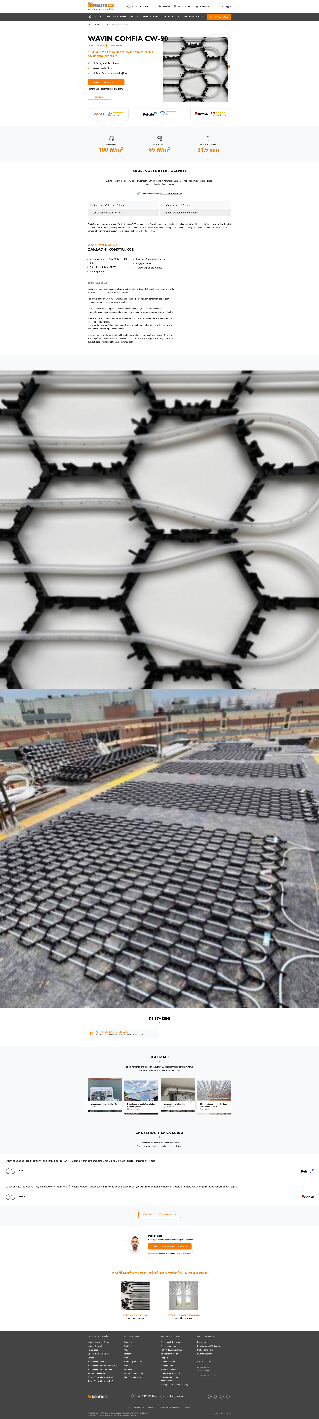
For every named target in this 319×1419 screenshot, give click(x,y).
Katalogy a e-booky (169, 1369)
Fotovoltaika (119, 17)
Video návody (167, 1365)
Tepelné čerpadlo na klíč (98, 1361)
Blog (191, 17)
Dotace (91, 1358)
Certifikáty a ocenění (133, 1361)
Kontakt (200, 17)
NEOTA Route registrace (171, 1350)
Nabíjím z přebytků (132, 1377)
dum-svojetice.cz (166, 1407)
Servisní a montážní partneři (209, 1346)
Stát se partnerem (205, 1350)
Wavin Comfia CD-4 (135, 1315)
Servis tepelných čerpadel (172, 1342)
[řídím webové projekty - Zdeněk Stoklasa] (224, 1413)
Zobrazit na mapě (206, 1376)
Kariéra (127, 1346)
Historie (127, 1354)
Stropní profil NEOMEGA (98, 1354)
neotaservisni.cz (140, 1407)
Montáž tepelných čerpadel (100, 1342)
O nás (126, 1350)
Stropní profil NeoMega (184, 1315)
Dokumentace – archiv (171, 1373)
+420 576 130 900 (147, 1396)
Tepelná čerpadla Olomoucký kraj (102, 1365)
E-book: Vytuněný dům (134, 1373)
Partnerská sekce (204, 1354)
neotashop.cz (153, 1407)
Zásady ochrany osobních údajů (175, 1384)
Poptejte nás (221, 17)
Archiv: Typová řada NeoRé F (100, 1381)
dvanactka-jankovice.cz (183, 1407)
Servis (163, 17)
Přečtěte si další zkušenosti (158, 1215)
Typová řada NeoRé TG (98, 1373)
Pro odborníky (203, 1342)
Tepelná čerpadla (103, 17)
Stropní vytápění (100, 24)
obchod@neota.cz (176, 1396)
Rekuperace (133, 17)
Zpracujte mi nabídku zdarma (168, 1246)
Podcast (128, 1365)
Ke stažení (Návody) (169, 1354)
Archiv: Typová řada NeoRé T (100, 1377)
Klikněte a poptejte (104, 82)
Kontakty (128, 1342)
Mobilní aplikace (168, 1361)
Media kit (128, 1369)
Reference (182, 17)
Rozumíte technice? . (162, 194)
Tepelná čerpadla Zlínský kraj (101, 1369)
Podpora (172, 17)
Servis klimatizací (168, 1346)
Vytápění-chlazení (149, 17)
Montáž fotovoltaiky (97, 1346)
